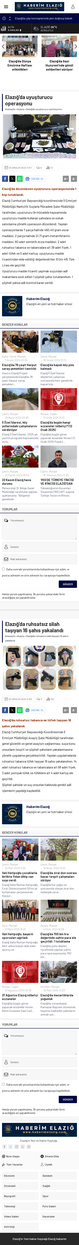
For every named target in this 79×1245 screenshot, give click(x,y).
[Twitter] (10, 1146)
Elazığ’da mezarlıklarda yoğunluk (57, 997)
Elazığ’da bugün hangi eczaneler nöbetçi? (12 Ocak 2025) (56, 426)
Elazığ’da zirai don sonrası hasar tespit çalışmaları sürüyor (59, 876)
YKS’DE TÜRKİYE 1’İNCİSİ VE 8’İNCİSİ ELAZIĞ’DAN (57, 481)
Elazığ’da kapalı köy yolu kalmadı (57, 366)
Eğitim (44, 471)
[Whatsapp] (22, 1146)
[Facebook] (4, 1146)
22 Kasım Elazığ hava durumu (16, 481)
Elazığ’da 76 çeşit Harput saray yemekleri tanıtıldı (19, 366)
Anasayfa (10, 109)
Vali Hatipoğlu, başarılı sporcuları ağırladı (17, 935)
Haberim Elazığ (38, 299)
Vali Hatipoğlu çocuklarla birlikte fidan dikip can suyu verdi (19, 876)
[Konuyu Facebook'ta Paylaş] (5, 179)
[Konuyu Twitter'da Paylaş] (12, 179)
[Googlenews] (28, 1146)
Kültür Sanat (9, 356)
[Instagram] (16, 1146)
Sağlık (53, 414)
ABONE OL (37, 178)
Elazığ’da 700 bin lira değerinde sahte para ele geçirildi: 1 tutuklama (58, 937)
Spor (5, 925)
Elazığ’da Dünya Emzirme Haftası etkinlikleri (19, 65)
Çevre (44, 356)
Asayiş (20, 109)
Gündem (45, 986)
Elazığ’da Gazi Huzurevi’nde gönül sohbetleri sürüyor (59, 65)
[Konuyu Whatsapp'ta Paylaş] (20, 179)
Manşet (21, 356)
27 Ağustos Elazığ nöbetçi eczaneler (20, 997)
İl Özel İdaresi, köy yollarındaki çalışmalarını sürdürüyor (19, 426)
